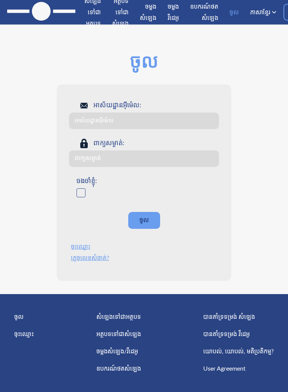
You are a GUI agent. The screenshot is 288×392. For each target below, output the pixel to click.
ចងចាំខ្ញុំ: (86, 181)
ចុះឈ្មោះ (80, 247)
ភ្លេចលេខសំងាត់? (90, 258)
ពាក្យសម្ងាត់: (108, 143)
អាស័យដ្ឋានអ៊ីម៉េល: (117, 105)
